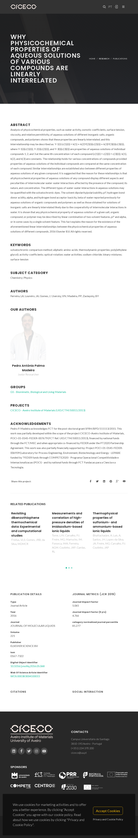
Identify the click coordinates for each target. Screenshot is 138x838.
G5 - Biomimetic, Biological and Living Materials (38, 391)
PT (110, 6)
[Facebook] (21, 751)
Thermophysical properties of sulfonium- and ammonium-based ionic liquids (107, 522)
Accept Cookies (108, 811)
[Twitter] (29, 751)
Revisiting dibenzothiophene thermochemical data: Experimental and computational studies (26, 524)
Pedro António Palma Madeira (28, 368)
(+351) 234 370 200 (82, 748)
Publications (120, 58)
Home (92, 58)
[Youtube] (44, 751)
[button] (66, 568)
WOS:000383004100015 (25, 676)
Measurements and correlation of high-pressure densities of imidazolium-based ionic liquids (68, 522)
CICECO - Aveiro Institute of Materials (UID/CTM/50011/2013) (47, 410)
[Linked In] (13, 751)
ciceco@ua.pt (79, 752)
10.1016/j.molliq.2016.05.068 (27, 666)
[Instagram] (36, 751)
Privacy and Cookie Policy (108, 819)
